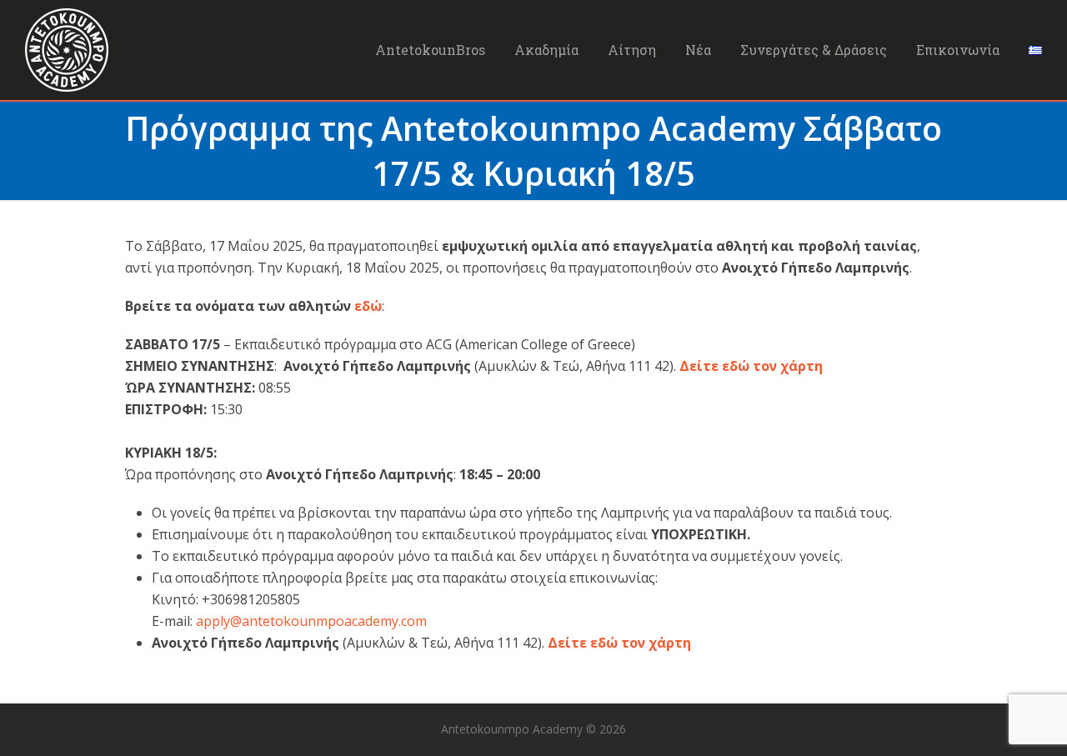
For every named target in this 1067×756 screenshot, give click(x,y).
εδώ (368, 306)
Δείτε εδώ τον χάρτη (751, 366)
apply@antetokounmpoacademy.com (311, 621)
